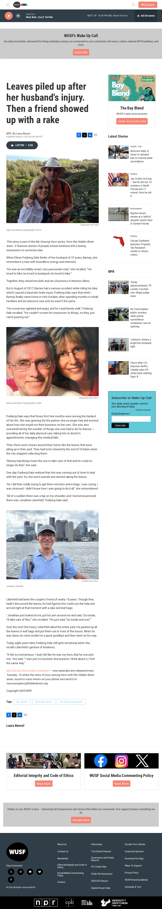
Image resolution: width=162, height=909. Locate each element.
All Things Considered (71, 702)
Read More (44, 783)
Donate (149, 4)
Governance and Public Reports (102, 859)
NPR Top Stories (44, 702)
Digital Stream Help (100, 888)
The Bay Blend (131, 108)
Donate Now (81, 820)
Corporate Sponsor (134, 851)
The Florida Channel (101, 851)
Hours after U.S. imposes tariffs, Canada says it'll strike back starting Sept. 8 (141, 369)
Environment (136, 208)
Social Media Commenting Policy (70, 874)
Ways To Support (133, 866)
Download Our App (134, 858)
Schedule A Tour (133, 887)
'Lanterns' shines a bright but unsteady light (141, 343)
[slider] (23, 15)
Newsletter (62, 858)
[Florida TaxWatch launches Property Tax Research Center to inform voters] (118, 242)
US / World (22, 702)
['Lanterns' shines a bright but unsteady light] (118, 344)
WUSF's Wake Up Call (81, 35)
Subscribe (81, 52)
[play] (8, 16)
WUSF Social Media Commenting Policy (121, 775)
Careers (61, 882)
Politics (133, 174)
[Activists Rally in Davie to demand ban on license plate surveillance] (118, 152)
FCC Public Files (98, 867)
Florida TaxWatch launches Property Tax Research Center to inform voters (140, 247)
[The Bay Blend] (132, 88)
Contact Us (62, 851)
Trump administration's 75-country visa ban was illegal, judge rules (141, 289)
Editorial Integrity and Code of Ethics (44, 775)
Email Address (121, 414)
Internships (96, 844)
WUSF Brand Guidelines (136, 880)
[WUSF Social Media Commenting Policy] (121, 761)
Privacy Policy (131, 873)
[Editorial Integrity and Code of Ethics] (43, 761)
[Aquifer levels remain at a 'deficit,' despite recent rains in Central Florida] (118, 214)
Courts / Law (136, 146)
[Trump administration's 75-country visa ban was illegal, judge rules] (118, 287)
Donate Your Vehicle (135, 844)
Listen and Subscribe (132, 121)
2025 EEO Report (99, 881)
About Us (62, 844)
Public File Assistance (101, 874)
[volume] (18, 15)
